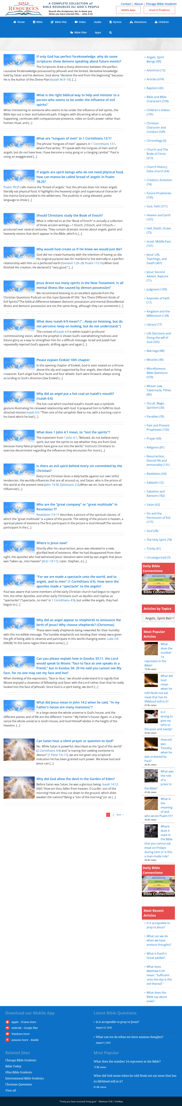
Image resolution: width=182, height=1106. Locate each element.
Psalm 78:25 (12, 187)
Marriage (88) (155, 351)
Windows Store (20, 1034)
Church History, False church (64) (158, 169)
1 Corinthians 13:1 (103, 144)
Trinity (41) (154, 549)
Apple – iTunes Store (23, 1022)
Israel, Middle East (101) (159, 243)
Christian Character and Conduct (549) (156, 127)
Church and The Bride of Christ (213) (157, 154)
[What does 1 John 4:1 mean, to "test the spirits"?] (19, 436)
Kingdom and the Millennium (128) (158, 313)
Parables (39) (155, 416)
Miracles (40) (155, 360)
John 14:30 (52, 485)
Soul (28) (152, 531)
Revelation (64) (156, 474)
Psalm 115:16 (94, 263)
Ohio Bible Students (18, 1072)
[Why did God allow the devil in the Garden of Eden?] (19, 788)
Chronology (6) (156, 141)
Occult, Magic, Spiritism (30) (156, 405)
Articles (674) (155, 79)
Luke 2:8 (112, 639)
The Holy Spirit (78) (159, 540)
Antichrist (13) (156, 70)
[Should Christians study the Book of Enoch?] (19, 219)
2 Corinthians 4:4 (48, 751)
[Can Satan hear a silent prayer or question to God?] (19, 750)
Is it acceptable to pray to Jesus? (117, 1022)
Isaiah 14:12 (110, 784)
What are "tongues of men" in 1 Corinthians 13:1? (73, 138)
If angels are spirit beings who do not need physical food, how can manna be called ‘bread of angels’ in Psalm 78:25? (80, 177)
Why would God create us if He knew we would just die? (79, 249)
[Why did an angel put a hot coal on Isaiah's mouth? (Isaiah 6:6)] (19, 397)
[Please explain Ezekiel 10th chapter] (19, 364)
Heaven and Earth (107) (159, 217)
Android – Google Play (24, 1027)
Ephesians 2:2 (69, 485)
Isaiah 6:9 (62, 332)
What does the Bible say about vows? (157, 997)
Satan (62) (153, 504)
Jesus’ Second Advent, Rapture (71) (157, 276)
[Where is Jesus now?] (19, 547)
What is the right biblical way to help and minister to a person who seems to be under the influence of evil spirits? (77, 100)
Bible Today (13, 1066)
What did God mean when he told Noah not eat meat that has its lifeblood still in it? (135, 1078)
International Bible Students (24, 1078)
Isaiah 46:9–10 (60, 79)
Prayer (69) (154, 438)
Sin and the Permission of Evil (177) (158, 517)
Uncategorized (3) (158, 557)
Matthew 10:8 (105, 1101)
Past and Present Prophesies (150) (158, 427)
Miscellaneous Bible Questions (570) (157, 373)
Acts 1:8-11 (50, 561)
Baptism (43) (155, 88)
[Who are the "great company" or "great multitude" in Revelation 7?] (19, 508)
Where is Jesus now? (51, 543)
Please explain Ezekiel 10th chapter (63, 360)
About (138, 4)
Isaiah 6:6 (33, 412)
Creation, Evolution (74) (159, 182)
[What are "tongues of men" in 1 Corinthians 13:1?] (19, 142)
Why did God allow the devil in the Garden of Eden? (75, 779)
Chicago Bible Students (161, 4)
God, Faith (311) (157, 206)
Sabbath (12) (155, 482)
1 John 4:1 (70, 438)
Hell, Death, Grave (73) (159, 230)
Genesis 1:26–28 (73, 263)
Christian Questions (18, 1084)
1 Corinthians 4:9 (63, 600)
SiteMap (119, 1101)
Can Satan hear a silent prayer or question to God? (74, 741)
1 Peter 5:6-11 (58, 755)
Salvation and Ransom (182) (156, 493)
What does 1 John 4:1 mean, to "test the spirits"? (73, 432)
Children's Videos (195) (158, 112)
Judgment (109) (157, 289)
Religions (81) (155, 447)
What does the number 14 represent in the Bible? (127, 1061)
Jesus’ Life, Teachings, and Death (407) (157, 259)
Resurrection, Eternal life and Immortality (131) (158, 460)
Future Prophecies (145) (159, 195)
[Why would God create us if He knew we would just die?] (19, 253)
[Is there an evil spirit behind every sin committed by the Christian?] (19, 470)
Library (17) (154, 324)
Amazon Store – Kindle (25, 1040)
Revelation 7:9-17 (47, 515)
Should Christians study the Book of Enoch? (69, 215)
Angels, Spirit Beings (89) (155, 59)
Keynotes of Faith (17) (158, 300)
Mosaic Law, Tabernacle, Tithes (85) (159, 390)
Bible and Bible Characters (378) (158, 99)
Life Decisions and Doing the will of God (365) (159, 337)
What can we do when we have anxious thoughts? (159, 940)
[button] (110, 32)
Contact (126, 4)
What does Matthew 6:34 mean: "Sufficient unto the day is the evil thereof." (159, 975)
